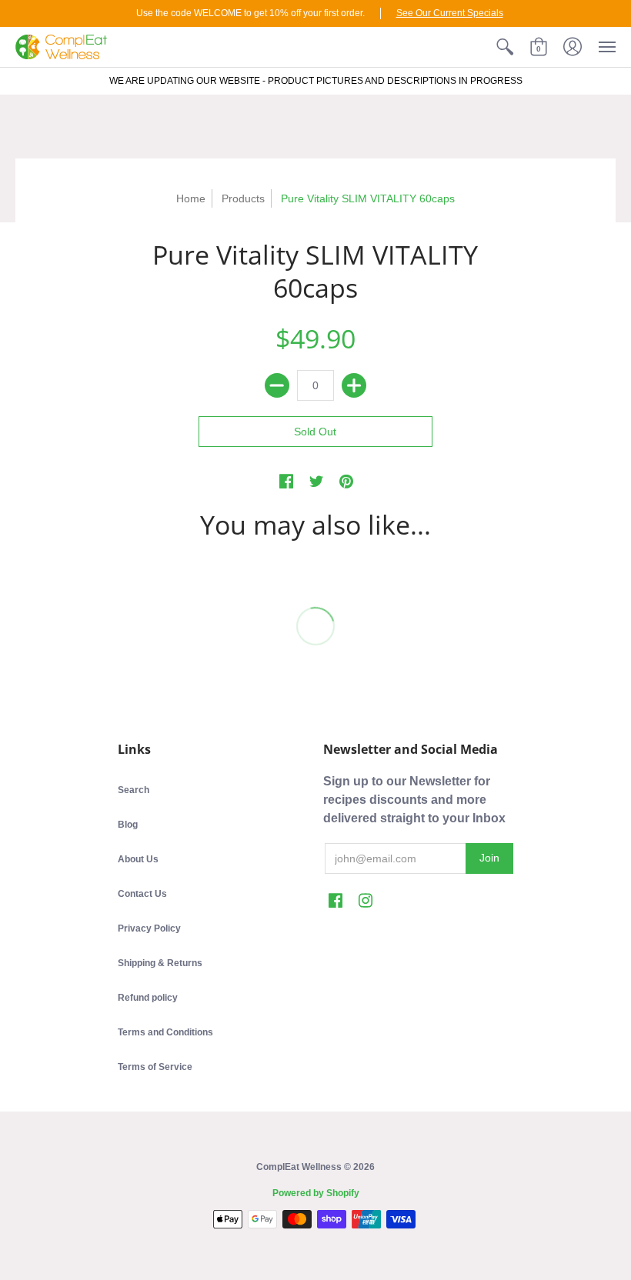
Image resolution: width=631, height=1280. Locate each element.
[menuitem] (505, 47)
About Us (138, 859)
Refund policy (148, 997)
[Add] (354, 385)
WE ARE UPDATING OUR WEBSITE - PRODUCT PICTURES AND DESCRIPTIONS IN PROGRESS (315, 80)
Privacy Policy (149, 928)
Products (243, 198)
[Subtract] (277, 385)
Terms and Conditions (165, 1032)
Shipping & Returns (160, 963)
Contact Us (142, 893)
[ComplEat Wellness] (61, 47)
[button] (505, 47)
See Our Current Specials (449, 13)
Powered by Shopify (315, 1193)
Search (133, 790)
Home (190, 198)
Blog (128, 824)
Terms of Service (155, 1067)
